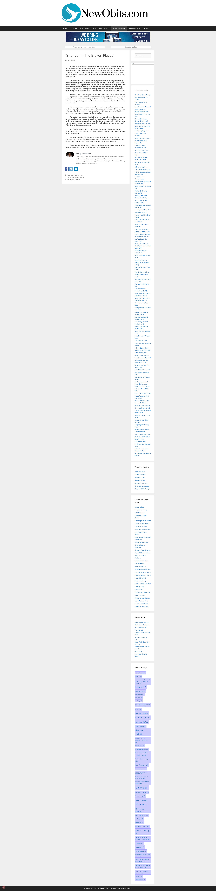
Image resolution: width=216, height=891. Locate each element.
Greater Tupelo (140, 472)
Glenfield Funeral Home (143, 553)
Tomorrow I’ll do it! (141, 212)
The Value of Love (141, 341)
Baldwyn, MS (140, 687)
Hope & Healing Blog (119, 28)
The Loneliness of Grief (142, 169)
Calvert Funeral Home (142, 523)
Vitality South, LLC (94, 888)
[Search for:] (143, 56)
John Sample (139, 651)
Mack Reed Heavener (142, 625)
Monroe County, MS (142, 792)
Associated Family (141, 510)
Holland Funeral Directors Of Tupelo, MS (141, 740)
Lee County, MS (141, 765)
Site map (129, 888)
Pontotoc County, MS (142, 826)
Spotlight (146, 28)
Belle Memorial (140, 513)
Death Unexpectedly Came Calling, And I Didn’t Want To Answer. (142, 384)
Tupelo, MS (139, 847)
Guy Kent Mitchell (140, 627)
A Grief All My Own (141, 167)
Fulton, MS (138, 709)
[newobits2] (108, 42)
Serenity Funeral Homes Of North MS (142, 838)
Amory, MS (138, 676)
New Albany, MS (140, 796)
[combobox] (85, 47)
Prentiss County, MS (142, 831)
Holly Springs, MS (139, 745)
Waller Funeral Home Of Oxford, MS (142, 861)
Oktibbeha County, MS (141, 815)
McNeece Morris (140, 566)
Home (65, 28)
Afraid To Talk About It (142, 370)
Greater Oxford (140, 480)
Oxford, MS (139, 819)
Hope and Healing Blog (75, 175)
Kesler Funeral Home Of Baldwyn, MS (142, 754)
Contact (74, 28)
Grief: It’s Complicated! (142, 437)
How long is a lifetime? (142, 408)
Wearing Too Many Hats (143, 210)
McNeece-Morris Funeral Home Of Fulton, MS (141, 777)
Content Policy (121, 888)
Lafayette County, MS (141, 760)
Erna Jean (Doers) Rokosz (75, 177)
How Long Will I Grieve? (143, 138)
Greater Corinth (140, 477)
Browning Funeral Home (143, 521)
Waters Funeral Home (142, 604)
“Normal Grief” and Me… (143, 123)
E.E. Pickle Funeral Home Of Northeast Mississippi (142, 705)
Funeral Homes (84, 28)
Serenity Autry (139, 586)
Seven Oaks (139, 589)
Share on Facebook (67, 169)
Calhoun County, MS (140, 694)
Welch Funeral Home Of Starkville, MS (141, 872)
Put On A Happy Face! (142, 232)
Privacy (113, 888)
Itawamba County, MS (141, 749)
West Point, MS (138, 876)
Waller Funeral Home (142, 601)
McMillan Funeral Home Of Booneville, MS (141, 773)
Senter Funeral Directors (143, 584)
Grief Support (103, 28)
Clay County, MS (139, 697)
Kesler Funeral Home (142, 561)
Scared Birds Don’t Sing (143, 393)
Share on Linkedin (76, 169)
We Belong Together (141, 131)
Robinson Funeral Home (143, 575)
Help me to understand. (143, 405)
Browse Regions (133, 28)
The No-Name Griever (142, 272)
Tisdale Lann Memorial (142, 592)
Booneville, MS (140, 691)
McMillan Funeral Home (142, 569)
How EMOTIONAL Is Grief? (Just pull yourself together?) (143, 246)
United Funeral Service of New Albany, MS (142, 855)
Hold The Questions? (142, 355)
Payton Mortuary (140, 581)
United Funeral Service (142, 598)
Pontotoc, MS (139, 822)
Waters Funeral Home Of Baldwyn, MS (142, 866)
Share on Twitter (71, 169)
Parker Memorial (140, 578)
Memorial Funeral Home (143, 572)
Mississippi (141, 787)
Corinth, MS (138, 701)
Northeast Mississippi (142, 486)
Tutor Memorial (140, 595)
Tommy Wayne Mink (73, 179)
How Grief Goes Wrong (142, 95)
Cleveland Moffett (141, 526)
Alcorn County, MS (140, 673)
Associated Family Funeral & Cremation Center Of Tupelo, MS (142, 681)
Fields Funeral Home (141, 542)
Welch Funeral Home (141, 607)
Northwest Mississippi (142, 489)
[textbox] (85, 47)
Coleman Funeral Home (142, 529)
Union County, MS (140, 851)
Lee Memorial (139, 564)
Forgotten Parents (141, 260)
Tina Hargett (139, 630)
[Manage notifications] (3, 887)
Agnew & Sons (139, 507)
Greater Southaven (141, 483)
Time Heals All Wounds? (143, 107)
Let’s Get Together (141, 353)
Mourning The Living (141, 229)
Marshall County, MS (141, 769)
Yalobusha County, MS (140, 879)
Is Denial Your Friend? (142, 150)
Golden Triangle (140, 474)
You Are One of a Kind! (142, 434)
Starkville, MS (139, 843)
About (94, 28)
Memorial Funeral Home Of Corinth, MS (142, 782)
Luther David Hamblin (142, 622)
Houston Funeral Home (142, 550)
